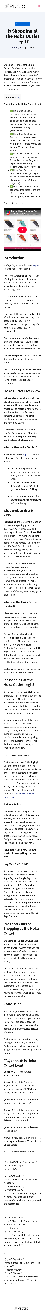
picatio (30, 47)
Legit (35, 265)
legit (25, 454)
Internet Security (22, 24)
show (17, 97)
